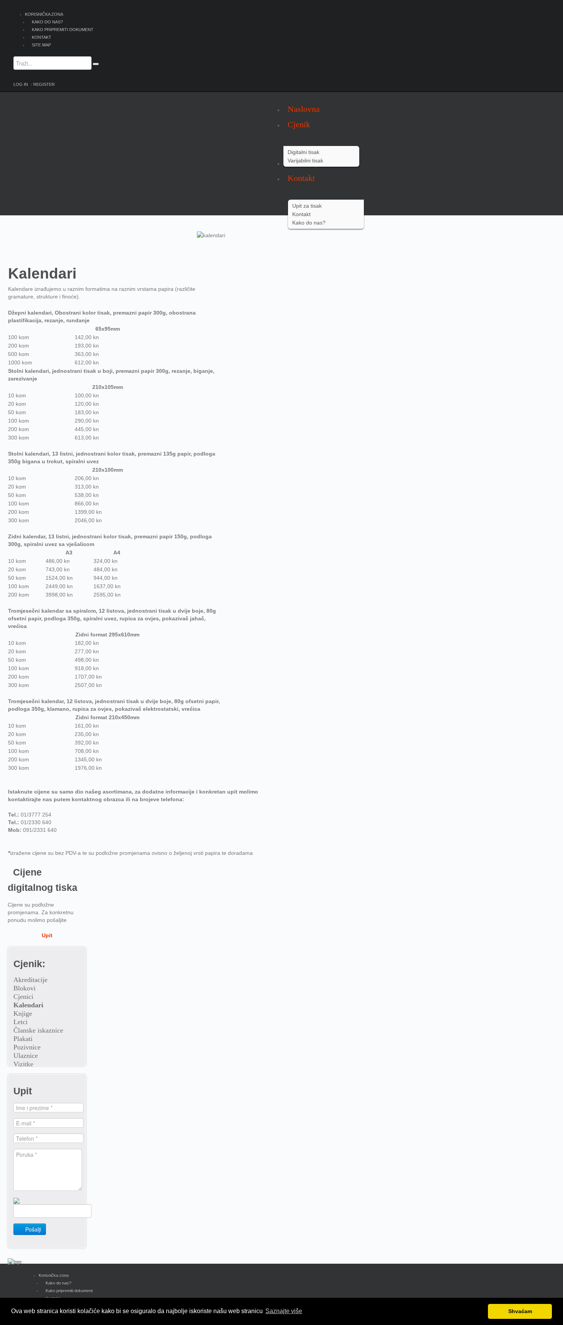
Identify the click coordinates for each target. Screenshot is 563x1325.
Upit (47, 935)
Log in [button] (20, 84)
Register (44, 84)
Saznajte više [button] (283, 1311)
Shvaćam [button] (520, 1311)
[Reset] (96, 64)
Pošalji (32, 1229)
